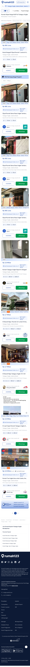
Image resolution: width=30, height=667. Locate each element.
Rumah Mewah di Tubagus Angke (9, 543)
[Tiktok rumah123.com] (19, 562)
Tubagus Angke (4, 521)
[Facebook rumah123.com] (2, 562)
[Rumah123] (8, 2)
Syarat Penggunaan (5, 627)
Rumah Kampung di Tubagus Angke (10, 540)
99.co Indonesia (18, 624)
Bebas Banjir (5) (17, 20)
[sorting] (10, 10)
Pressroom (3, 615)
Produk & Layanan (5, 607)
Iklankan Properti (19, 604)
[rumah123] (15, 556)
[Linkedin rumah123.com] (15, 562)
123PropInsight (4, 618)
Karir (2, 612)
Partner (3, 609)
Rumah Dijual (9, 519)
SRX (16, 630)
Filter (7, 10)
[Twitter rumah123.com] (5, 562)
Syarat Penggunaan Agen (7, 630)
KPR (16, 607)
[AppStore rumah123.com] (6, 650)
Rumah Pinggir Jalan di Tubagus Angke (10, 546)
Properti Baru (16, 10)
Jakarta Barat (22, 519)
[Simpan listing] (26, 25)
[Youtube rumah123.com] (12, 562)
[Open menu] (28, 2)
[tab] (15, 532)
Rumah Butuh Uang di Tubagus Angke (10, 538)
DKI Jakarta (15, 519)
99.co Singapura (18, 627)
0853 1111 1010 (15, 585)
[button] (12, 513)
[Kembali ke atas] (26, 647)
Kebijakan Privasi (5, 624)
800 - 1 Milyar (7, 80)
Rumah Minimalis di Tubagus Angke (10, 535)
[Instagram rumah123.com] (9, 562)
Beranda (3, 519)
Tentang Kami (4, 604)
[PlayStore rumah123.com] (18, 650)
